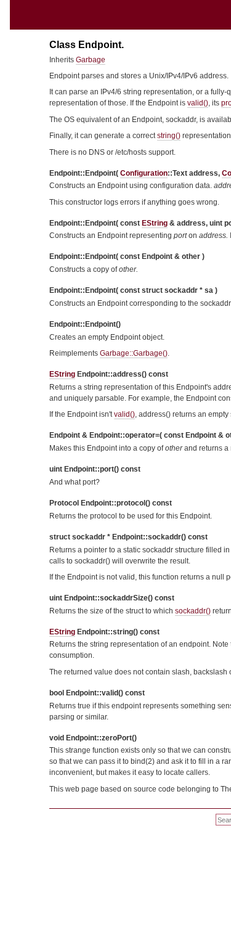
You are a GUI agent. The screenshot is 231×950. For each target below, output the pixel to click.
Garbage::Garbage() (134, 353)
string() (168, 135)
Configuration (144, 173)
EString (155, 223)
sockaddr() (193, 611)
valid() (197, 103)
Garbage (90, 59)
